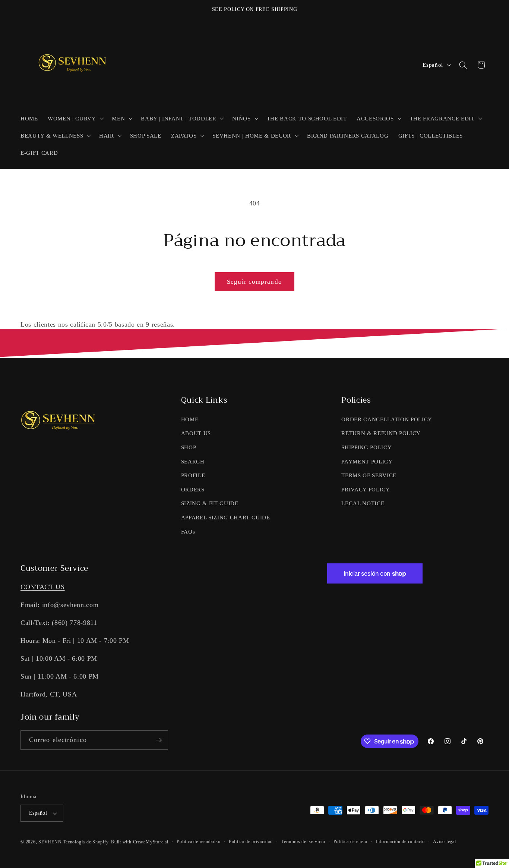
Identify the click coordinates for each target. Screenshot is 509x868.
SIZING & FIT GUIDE (209, 503)
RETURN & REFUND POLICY (381, 433)
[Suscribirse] (159, 740)
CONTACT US (42, 587)
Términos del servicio (303, 841)
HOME (190, 419)
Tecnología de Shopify (85, 842)
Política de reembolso (198, 841)
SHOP (188, 447)
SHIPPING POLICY (366, 447)
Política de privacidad (251, 841)
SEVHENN (49, 842)
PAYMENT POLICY (366, 461)
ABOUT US (196, 433)
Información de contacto (400, 841)
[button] (75, 118)
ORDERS (193, 489)
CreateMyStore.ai (150, 842)
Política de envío (350, 841)
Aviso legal (444, 841)
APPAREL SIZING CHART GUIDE (225, 517)
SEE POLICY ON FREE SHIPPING (254, 9)
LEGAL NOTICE (362, 503)
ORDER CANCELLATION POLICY (386, 419)
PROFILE (193, 475)
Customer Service (54, 568)
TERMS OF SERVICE (368, 475)
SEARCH (193, 461)
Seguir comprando (254, 281)
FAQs (188, 531)
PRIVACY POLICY (365, 489)
